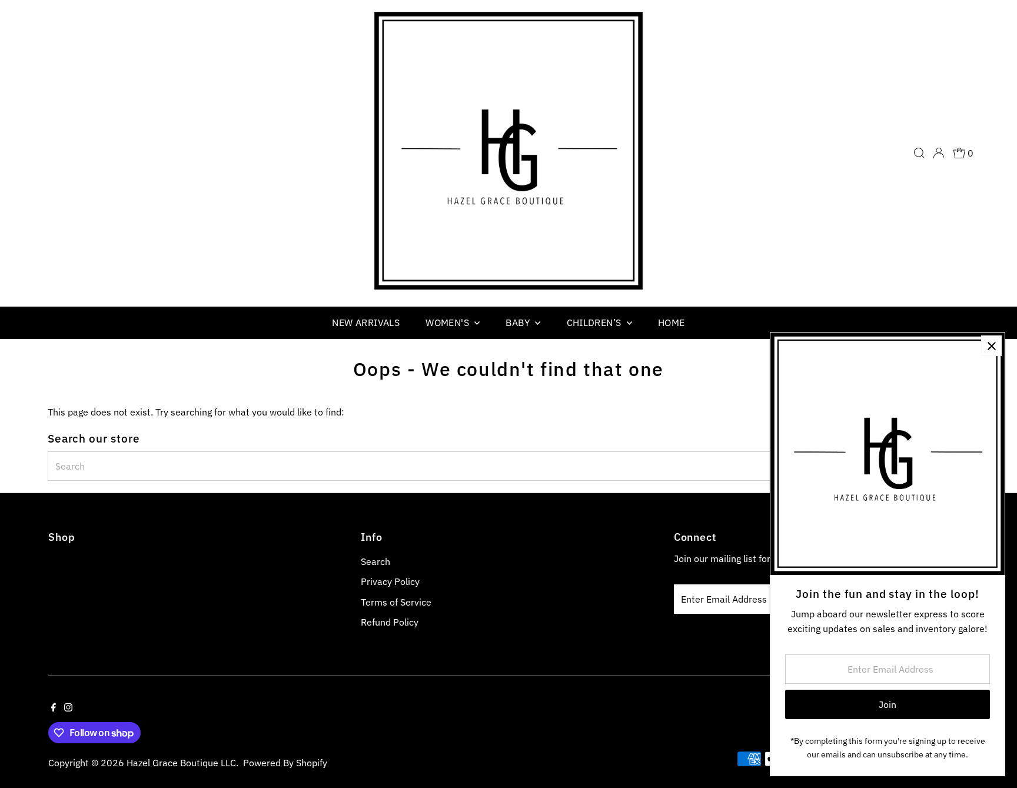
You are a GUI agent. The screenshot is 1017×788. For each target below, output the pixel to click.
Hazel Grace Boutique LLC (181, 763)
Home (671, 322)
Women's (448, 322)
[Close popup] (991, 345)
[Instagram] (68, 708)
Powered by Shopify (285, 763)
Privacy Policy (390, 581)
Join (887, 704)
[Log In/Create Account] (938, 153)
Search (375, 561)
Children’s (595, 322)
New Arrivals (366, 322)
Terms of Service (396, 602)
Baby (519, 322)
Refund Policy (389, 622)
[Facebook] (53, 708)
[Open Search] (919, 153)
